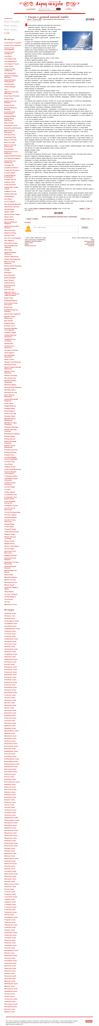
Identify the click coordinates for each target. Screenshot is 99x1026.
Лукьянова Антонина (11, 350)
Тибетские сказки (9, 922)
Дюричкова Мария (10, 233)
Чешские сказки (9, 973)
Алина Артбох (8, 66)
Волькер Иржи (9, 149)
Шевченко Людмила (10, 577)
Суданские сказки (9, 909)
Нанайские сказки (10, 840)
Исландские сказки (10, 738)
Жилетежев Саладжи (11, 243)
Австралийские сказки (11, 621)
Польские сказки (9, 881)
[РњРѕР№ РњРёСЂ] (91, 19)
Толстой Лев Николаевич (12, 512)
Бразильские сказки (10, 682)
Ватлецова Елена (9, 134)
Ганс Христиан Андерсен (12, 158)
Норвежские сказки (10, 863)
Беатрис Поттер (9, 105)
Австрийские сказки (10, 623)
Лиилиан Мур (8, 343)
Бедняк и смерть (29, 242)
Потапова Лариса (9, 416)
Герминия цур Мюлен (11, 167)
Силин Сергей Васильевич (12, 469)
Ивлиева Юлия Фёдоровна (12, 266)
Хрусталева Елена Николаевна (10, 552)
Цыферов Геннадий (10, 555)
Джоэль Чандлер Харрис (12, 214)
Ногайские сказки (10, 861)
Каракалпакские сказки (11, 764)
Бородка (27, 244)
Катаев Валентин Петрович (9, 286)
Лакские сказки (9, 805)
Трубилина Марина (10, 517)
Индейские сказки (10, 725)
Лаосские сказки (9, 807)
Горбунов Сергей (9, 182)
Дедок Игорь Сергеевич (11, 206)
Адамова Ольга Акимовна (12, 45)
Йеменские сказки (10, 748)
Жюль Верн (8, 250)
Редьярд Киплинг (9, 439)
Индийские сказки (10, 728)
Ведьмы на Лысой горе (30, 245)
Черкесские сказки (10, 968)
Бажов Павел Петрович (11, 96)
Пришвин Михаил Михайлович (10, 419)
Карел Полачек (9, 280)
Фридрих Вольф (9, 543)
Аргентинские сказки (11, 649)
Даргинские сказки (10, 705)
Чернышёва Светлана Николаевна (11, 563)
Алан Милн (8, 56)
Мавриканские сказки (11, 817)
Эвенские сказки (9, 994)
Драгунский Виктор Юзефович (10, 222)
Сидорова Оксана (9, 466)
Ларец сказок (49, 4)
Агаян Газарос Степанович (12, 42)
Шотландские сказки (11, 988)
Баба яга (44, 10)
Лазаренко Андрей (10, 332)
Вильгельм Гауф (9, 142)
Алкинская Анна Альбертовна (9, 69)
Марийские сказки (10, 828)
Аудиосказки (8, 18)
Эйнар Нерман (9, 591)
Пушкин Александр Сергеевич (10, 430)
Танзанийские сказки (11, 917)
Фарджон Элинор (9, 534)
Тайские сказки (9, 914)
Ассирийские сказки (10, 654)
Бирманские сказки (10, 674)
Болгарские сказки (10, 677)
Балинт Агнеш (9, 98)
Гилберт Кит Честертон (11, 170)
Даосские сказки (9, 702)
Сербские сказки (9, 899)
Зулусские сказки (9, 720)
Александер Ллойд (10, 59)
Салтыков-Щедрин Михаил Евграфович (10, 458)
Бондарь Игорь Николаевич (9, 119)
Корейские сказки (10, 784)
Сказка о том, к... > (87, 219)
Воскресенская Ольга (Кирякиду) (11, 152)
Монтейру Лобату (10, 390)
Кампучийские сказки (11, 761)
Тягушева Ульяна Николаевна (10, 520)
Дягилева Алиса (9, 235)
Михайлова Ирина (10, 384)
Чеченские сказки (9, 971)
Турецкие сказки (9, 930)
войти (69, 9)
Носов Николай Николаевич (9, 395)
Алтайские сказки (10, 636)
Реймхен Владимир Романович (10, 442)
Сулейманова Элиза (10, 494)
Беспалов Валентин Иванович (10, 108)
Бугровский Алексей (10, 125)
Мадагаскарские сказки (11, 820)
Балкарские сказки (10, 662)
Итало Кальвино (9, 275)
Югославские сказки (10, 1004)
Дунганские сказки (10, 713)
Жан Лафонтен (9, 240)
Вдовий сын (91, 245)
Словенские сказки (10, 907)
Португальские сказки (11, 884)
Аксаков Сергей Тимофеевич (9, 52)
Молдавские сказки (10, 833)
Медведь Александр (10, 375)
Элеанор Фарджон (10, 596)
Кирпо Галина (8, 298)
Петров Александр (10, 413)
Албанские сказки (10, 631)
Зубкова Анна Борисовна (12, 259)
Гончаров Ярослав (10, 179)
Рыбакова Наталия (10, 452)
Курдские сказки (9, 799)
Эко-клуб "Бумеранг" (11, 594)
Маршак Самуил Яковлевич (9, 372)
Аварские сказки (9, 618)
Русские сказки (9, 889)
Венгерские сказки (10, 690)
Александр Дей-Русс (10, 61)
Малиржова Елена (10, 364)
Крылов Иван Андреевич (12, 314)
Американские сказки (11, 639)
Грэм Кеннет (8, 199)
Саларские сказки (10, 894)
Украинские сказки (10, 945)
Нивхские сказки (9, 856)
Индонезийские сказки (11, 731)
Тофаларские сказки (10, 925)
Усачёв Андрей (9, 526)
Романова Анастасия (10, 450)
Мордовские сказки (10, 838)
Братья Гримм (9, 123)
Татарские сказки (9, 920)
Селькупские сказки (10, 897)
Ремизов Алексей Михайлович (9, 446)
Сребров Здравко (9, 492)
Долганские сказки (10, 710)
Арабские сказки (9, 646)
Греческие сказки (9, 697)
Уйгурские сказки (10, 942)
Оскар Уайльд (8, 403)
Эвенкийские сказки (10, 991)
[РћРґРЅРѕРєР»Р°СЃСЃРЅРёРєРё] (89, 19)
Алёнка (92, 239)
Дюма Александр (9, 230)
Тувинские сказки (10, 927)
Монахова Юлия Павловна (13, 387)
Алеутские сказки (9, 633)
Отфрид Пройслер (10, 406)
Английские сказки (10, 641)
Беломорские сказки (10, 669)
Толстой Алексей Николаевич (9, 508)
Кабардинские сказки (11, 751)
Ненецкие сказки (9, 851)
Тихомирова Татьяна (11, 505)
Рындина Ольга (9, 455)
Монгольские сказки (10, 835)
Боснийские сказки (10, 679)
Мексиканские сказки (11, 830)
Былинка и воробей (89, 244)
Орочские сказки (9, 868)
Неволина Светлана (10, 392)
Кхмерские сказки (10, 802)
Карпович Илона (9, 283)
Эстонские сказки (9, 1001)
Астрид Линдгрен (9, 86)
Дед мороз (48, 10)
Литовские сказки (10, 815)
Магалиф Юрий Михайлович (9, 356)
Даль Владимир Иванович (12, 204)
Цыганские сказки (10, 965)
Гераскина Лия (9, 165)
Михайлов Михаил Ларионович (10, 381)
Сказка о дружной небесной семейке (45, 208)
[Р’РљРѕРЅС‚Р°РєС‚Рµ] (87, 19)
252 (88, 209)
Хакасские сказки (9, 958)
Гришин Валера (9, 196)
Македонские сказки (10, 822)
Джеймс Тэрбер (9, 212)
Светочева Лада (9, 461)
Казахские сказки (9, 754)
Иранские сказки (9, 733)
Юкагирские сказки (10, 1006)
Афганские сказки (10, 656)
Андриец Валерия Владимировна (9, 80)
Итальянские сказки (10, 743)
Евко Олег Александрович (12, 238)
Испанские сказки (10, 741)
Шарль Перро (8, 574)
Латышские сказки (10, 810)
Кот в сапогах (53, 10)
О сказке (7, 33)
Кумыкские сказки (10, 797)
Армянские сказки (10, 651)
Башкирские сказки (10, 667)
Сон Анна (7, 489)
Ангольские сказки (10, 644)
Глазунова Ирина (9, 173)
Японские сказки (9, 1011)
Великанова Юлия (10, 137)
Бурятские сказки (10, 685)
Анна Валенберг (9, 84)
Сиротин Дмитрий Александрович (10, 472)
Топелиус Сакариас (10, 515)
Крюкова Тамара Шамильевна (9, 317)
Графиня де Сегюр (10, 191)
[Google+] (93, 19)
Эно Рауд (7, 602)
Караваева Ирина (10, 277)
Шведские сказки (9, 981)
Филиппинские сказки (11, 950)
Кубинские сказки (10, 794)
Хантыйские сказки (10, 960)
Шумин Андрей (9, 585)
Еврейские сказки (10, 715)
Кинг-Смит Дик (9, 289)
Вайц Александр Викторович (9, 131)
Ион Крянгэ (8, 272)
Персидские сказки (10, 879)
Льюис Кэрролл (9, 352)
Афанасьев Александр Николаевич (11, 92)
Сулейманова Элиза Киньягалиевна (10, 497)
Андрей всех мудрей (89, 241)
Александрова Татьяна (11, 64)
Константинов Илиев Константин (11, 303)
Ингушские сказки (10, 723)
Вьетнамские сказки (10, 692)
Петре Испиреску (9, 411)
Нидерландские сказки (11, 858)
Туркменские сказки (10, 932)
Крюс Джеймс (8, 320)
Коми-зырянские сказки (11, 782)
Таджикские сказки (10, 912)
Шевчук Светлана (10, 580)
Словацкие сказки (10, 904)
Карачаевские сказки (11, 766)
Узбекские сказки (9, 940)
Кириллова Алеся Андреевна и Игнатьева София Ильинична (11, 293)
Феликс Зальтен (9, 541)
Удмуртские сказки (10, 935)
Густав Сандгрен (9, 201)
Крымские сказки (9, 792)
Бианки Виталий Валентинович (9, 112)
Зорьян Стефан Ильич (11, 256)
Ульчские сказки (9, 948)
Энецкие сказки (9, 996)
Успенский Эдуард (10, 529)
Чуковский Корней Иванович (10, 567)
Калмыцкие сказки (10, 756)
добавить (32, 9)
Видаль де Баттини (10, 140)
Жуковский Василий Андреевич (10, 246)
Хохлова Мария (9, 548)
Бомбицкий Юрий (10, 116)
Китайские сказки (10, 779)
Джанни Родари (9, 209)
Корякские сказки (10, 787)
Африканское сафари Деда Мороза (33, 241)
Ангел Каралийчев (10, 73)
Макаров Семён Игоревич (12, 362)
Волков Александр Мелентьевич (10, 145)
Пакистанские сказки (11, 874)
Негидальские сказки (11, 845)
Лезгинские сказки (10, 812)
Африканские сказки (10, 659)
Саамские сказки (9, 891)
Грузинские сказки (10, 700)
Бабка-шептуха (90, 242)
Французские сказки (10, 955)
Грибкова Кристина (10, 194)
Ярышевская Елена (10, 604)
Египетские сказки (10, 718)
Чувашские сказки (10, 976)
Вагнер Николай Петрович (12, 128)
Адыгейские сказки (10, 626)
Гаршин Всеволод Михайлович (9, 161)
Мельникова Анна (10, 378)
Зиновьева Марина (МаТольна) (10, 253)
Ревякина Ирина (9, 436)
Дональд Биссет (9, 219)
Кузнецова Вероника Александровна (10, 329)
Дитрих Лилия (8, 217)
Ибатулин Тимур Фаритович (9, 262)
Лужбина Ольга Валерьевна (9, 346)
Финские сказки (9, 953)
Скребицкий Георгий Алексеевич (10, 479)
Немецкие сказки (9, 848)
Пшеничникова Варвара (12, 433)
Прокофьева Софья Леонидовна (10, 423)
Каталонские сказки (10, 771)
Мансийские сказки (10, 825)
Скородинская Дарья (11, 476)
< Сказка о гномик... (32, 219)
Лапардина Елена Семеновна (9, 340)
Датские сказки (9, 708)
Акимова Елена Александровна (9, 48)
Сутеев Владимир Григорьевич (9, 502)
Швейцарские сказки (11, 983)
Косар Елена (8, 307)
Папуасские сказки (10, 876)
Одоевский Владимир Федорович (11, 400)
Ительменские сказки (11, 746)
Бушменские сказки (10, 687)
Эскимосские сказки (10, 999)
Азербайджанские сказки (12, 628)
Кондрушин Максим (10, 300)
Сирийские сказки (10, 902)
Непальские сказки (10, 853)
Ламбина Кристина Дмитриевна (10, 335)
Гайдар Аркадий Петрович (12, 156)
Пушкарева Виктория (11, 427)
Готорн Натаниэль (10, 184)
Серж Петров (8, 464)
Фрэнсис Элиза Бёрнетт (11, 546)
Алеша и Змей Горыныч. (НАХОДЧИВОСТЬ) (35, 239)
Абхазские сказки (9, 616)
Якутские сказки (9, 1009)
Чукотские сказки (10, 978)
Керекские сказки (9, 774)
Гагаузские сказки (10, 695)
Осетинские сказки (10, 871)
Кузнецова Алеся (9, 326)
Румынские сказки (10, 886)
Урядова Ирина (9, 524)
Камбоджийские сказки (11, 759)
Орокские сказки (9, 866)
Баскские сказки (9, 664)
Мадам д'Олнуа (9, 359)
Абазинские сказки (10, 613)
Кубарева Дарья (9, 323)
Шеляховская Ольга (10, 582)
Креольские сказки (10, 789)
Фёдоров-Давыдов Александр (10, 537)
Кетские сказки (9, 776)
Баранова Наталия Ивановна (10, 101)
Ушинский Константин (11, 531)
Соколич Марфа (9, 487)
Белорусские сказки (10, 672)
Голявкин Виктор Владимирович (10, 176)
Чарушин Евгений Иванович (10, 558)
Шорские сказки (9, 986)
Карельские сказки (10, 769)
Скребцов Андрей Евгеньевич (9, 483)
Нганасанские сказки (11, 843)
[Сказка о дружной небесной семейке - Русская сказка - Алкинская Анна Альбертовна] (77, 25)
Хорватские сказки (10, 963)
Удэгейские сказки (10, 937)
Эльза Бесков (8, 599)
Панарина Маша (9, 408)
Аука (6, 89)
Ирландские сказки (10, 736)
